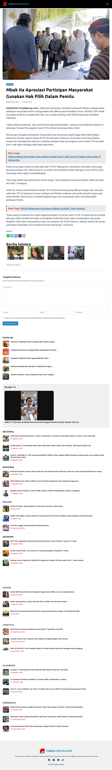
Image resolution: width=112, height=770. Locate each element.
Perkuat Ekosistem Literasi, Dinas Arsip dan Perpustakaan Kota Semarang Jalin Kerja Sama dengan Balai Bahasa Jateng (56, 471)
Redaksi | (28, 756)
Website (79, 312)
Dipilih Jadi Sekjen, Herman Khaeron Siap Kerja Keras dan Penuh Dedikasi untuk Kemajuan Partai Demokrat (51, 516)
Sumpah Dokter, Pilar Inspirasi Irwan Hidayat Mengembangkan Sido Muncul (39, 639)
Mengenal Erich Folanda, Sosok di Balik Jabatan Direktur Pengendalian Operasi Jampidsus (45, 491)
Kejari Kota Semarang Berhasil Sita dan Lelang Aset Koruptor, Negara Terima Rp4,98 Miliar (45, 611)
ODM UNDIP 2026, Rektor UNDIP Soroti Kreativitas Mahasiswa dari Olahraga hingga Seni (44, 481)
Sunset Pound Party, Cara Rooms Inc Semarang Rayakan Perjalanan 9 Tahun (39, 551)
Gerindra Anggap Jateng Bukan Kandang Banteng (29, 525)
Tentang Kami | (20, 756)
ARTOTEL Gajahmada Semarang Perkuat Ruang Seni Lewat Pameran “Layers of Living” (43, 541)
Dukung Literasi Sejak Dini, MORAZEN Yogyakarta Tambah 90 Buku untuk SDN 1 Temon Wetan (46, 560)
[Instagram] (54, 760)
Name (6, 312)
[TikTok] (63, 760)
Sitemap (95, 756)
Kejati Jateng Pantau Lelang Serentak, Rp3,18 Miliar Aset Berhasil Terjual (38, 601)
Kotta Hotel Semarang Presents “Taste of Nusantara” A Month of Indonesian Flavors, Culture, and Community (52, 436)
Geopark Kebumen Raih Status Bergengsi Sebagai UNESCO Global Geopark (39, 726)
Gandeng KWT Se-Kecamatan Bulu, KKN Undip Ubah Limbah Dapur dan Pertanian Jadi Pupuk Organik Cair (50, 445)
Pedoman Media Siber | (46, 756)
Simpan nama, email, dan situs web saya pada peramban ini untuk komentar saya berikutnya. (35, 318)
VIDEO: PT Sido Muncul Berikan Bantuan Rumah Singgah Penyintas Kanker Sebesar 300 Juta (41, 422)
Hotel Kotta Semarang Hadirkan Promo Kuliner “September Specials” (36, 629)
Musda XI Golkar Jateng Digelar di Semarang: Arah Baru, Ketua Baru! (36, 506)
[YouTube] (58, 760)
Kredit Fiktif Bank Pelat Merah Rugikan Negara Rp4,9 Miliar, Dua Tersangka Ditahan (42, 592)
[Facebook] (49, 760)
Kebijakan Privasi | (75, 756)
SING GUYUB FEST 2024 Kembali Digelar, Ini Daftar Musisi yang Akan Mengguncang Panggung (46, 648)
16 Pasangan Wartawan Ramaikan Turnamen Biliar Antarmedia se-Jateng (38, 679)
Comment (8, 287)
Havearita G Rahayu (13, 264)
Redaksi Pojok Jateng (12, 102)
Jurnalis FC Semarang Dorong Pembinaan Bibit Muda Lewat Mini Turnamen (39, 670)
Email (42, 312)
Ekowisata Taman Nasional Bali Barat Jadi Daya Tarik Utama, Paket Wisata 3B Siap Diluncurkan (46, 717)
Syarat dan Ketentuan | (61, 756)
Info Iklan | (34, 756)
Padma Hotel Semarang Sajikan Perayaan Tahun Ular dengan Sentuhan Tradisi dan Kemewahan (46, 707)
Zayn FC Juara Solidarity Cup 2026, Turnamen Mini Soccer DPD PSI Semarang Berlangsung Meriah (48, 689)
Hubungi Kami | (87, 756)
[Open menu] (107, 4)
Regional (10, 84)
